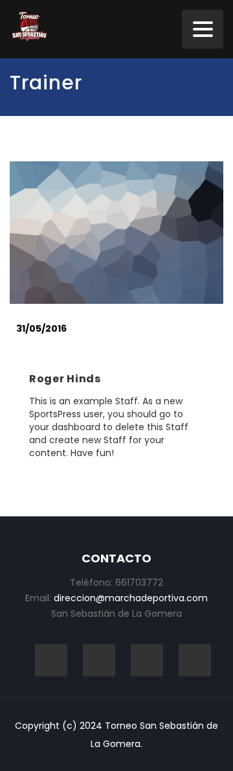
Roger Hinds (65, 378)
